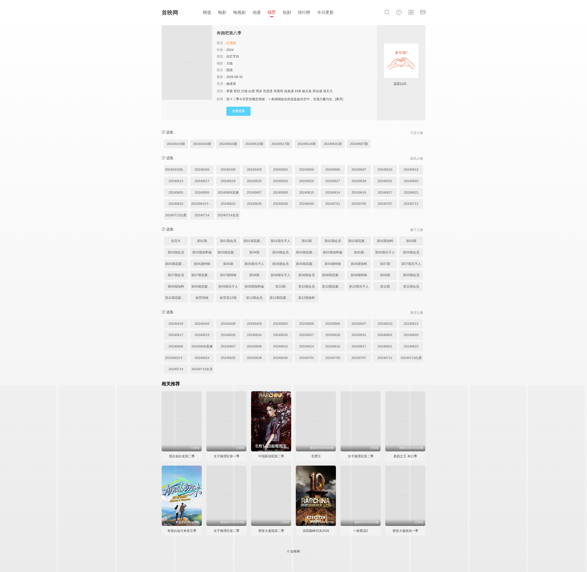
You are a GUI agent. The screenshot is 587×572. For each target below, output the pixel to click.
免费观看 (238, 111)
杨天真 (307, 91)
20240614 (332, 192)
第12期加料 (306, 298)
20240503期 (228, 144)
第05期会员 (411, 252)
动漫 (256, 12)
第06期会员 (280, 264)
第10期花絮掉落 (333, 286)
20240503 (280, 169)
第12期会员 (254, 298)
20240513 (176, 181)
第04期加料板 (333, 252)
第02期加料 (385, 241)
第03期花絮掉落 (228, 252)
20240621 (411, 192)
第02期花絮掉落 (359, 241)
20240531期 (333, 144)
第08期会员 (306, 275)
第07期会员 (176, 275)
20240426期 (202, 144)
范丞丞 (268, 91)
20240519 (228, 181)
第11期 (385, 286)
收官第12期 (228, 298)
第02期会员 (332, 241)
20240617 (385, 192)
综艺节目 (232, 56)
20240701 (332, 203)
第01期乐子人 (280, 241)
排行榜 (304, 12)
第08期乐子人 (280, 275)
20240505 (306, 169)
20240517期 (280, 144)
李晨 (229, 91)
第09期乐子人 (228, 286)
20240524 (280, 181)
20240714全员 (228, 215)
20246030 (306, 203)
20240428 (228, 169)
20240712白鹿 (175, 215)
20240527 (332, 181)
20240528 (359, 181)
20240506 (332, 169)
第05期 (359, 252)
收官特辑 (202, 298)
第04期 (254, 252)
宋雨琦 (278, 91)
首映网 (170, 12)
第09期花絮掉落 (202, 286)
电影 (222, 12)
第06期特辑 (332, 264)
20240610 (306, 192)
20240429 (254, 169)
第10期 (280, 286)
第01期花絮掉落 (255, 241)
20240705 (359, 203)
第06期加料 (359, 264)
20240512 (411, 169)
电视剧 (239, 12)
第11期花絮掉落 (176, 298)
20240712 (411, 203)
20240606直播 (228, 192)
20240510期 (254, 144)
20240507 (359, 169)
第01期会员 (228, 241)
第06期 (228, 264)
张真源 (289, 91)
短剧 (287, 12)
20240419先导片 (176, 169)
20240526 (306, 181)
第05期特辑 (202, 264)
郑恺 (237, 91)
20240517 (202, 181)
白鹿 (251, 91)
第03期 (411, 241)
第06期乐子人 (254, 264)
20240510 (385, 169)
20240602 (411, 181)
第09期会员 (411, 275)
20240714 (202, 215)
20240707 (385, 203)
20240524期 (307, 144)
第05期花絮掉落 (176, 264)
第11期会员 (411, 286)
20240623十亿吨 (202, 203)
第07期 (385, 264)
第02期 (307, 241)
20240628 (280, 203)
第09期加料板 (254, 286)
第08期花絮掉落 (333, 275)
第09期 (385, 275)
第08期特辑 (359, 275)
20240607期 (359, 144)
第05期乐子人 (385, 252)
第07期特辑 (228, 275)
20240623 (176, 203)
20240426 (202, 169)
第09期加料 (176, 286)
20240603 (176, 192)
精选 (207, 12)
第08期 (254, 275)
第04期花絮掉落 (307, 252)
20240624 (228, 203)
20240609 (280, 192)
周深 (259, 91)
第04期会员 (280, 252)
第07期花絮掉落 (202, 275)
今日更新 (325, 12)
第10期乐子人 (359, 286)
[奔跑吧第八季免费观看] (187, 63)
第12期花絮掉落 (281, 298)
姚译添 (231, 84)
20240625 (254, 203)
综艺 (272, 12)
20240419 (176, 323)
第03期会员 (176, 252)
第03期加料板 (202, 252)
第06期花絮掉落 (307, 264)
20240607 (254, 192)
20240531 (385, 181)
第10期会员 (306, 286)
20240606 (202, 192)
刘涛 (298, 91)
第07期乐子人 (411, 264)
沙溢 (244, 91)
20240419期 (176, 144)
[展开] (339, 99)
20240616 (359, 192)
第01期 (202, 241)
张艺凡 (328, 91)
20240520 (254, 181)
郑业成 (317, 91)
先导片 (176, 241)
